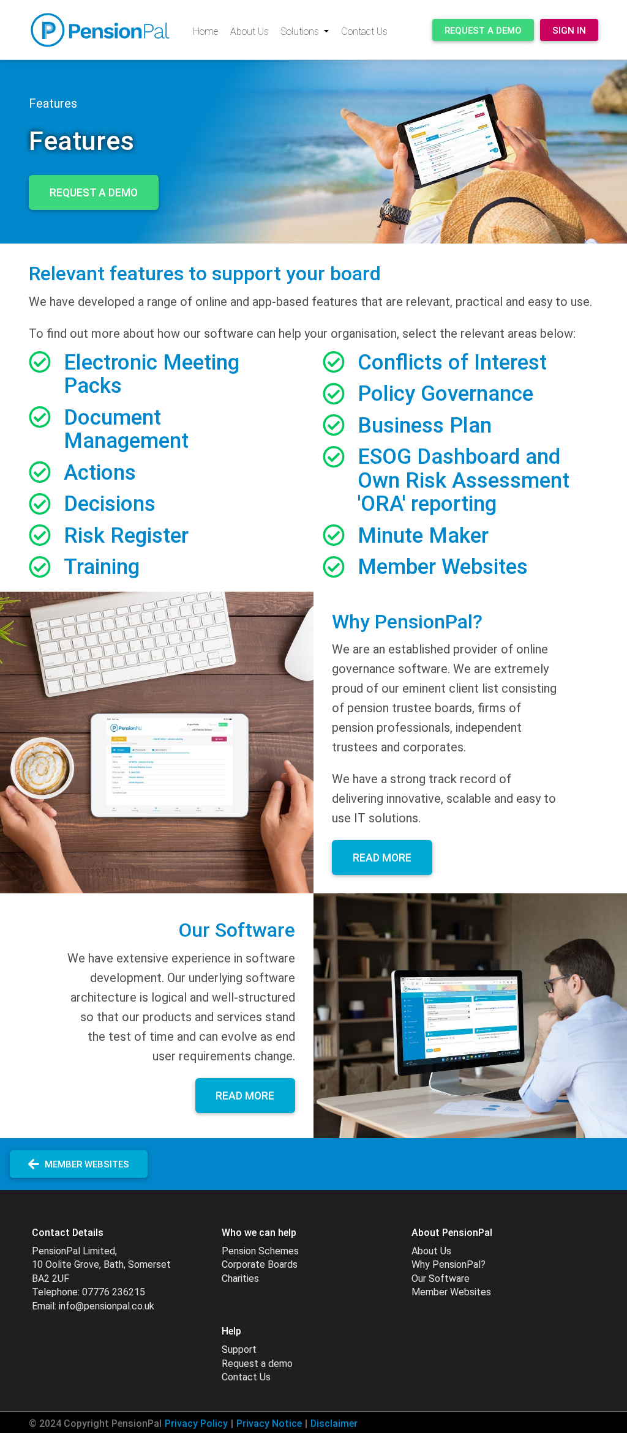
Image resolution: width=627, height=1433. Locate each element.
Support (239, 1349)
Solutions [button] (301, 31)
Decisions (110, 503)
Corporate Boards (260, 1264)
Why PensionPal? (448, 1264)
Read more (382, 858)
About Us (249, 31)
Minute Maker (423, 535)
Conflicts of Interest (452, 362)
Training (102, 566)
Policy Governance (445, 393)
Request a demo (257, 1363)
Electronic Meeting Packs (151, 374)
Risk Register (126, 535)
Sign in (569, 30)
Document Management (126, 429)
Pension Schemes (260, 1251)
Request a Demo (483, 30)
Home (205, 31)
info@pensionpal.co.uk (106, 1306)
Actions (100, 472)
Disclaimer (334, 1423)
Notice (269, 1423)
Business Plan (425, 425)
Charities (240, 1278)
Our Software (440, 1278)
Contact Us (364, 31)
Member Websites (443, 566)
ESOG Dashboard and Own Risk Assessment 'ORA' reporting (463, 480)
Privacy (196, 1423)
